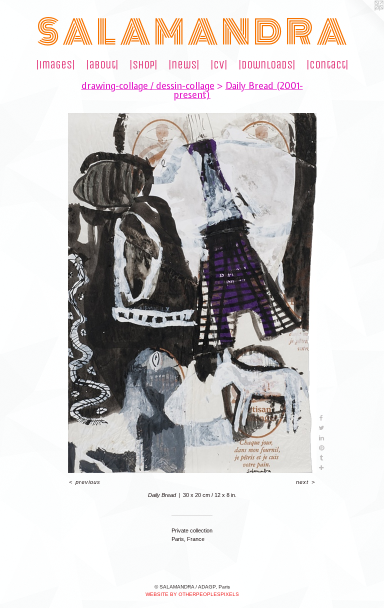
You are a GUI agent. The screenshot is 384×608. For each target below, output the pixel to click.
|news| (184, 65)
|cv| (219, 65)
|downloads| (267, 65)
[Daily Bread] (192, 293)
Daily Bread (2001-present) (238, 90)
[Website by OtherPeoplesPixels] (364, 20)
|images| (55, 65)
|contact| (327, 65)
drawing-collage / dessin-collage (148, 86)
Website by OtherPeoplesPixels (192, 594)
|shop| (144, 65)
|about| (102, 65)
